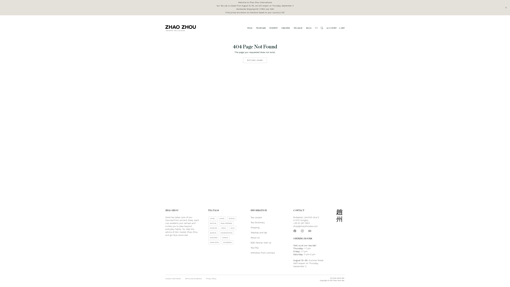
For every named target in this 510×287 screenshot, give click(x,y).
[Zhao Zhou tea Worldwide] (180, 28)
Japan (221, 218)
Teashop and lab (259, 232)
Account (331, 28)
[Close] (506, 7)
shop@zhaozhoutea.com (305, 226)
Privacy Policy (211, 279)
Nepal (223, 228)
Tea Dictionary (258, 222)
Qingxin (213, 233)
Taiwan (232, 218)
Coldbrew (227, 242)
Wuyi (233, 228)
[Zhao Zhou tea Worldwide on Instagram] (302, 231)
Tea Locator (256, 217)
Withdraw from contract (263, 253)
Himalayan (214, 242)
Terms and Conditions (193, 279)
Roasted (213, 228)
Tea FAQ (255, 247)
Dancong (213, 237)
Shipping (255, 227)
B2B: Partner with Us (261, 242)
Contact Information (173, 279)
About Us (255, 237)
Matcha (213, 223)
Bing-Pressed (226, 223)
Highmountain (226, 233)
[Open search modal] (322, 28)
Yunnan (225, 237)
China (212, 218)
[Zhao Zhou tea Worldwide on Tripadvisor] (309, 231)
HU (316, 28)
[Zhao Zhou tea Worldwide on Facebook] (294, 231)
